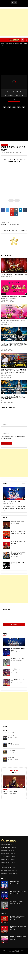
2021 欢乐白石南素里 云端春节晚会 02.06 (18, 542)
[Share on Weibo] (16, 214)
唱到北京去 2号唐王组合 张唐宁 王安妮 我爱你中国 (15, 230)
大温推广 (10, 743)
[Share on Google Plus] (12, 210)
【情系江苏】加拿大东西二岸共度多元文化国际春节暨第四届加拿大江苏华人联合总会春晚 (13, 297)
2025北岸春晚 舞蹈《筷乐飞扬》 (14, 5)
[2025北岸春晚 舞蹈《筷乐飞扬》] (14, 642)
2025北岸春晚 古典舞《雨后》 (18, 659)
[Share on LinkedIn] (20, 210)
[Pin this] (12, 214)
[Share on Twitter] (7, 210)
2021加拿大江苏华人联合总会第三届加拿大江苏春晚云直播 (18, 917)
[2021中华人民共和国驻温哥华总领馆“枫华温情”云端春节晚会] (6, 535)
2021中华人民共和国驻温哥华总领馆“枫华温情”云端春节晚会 (18, 532)
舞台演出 (4, 789)
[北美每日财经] (5, 759)
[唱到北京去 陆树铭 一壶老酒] (6, 525)
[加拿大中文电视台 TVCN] (14, 40)
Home (2, 43)
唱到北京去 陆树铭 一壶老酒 (17, 521)
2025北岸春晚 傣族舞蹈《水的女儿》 (18, 669)
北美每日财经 (11, 757)
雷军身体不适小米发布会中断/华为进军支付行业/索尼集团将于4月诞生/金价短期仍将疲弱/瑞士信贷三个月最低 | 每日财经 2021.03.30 (13, 397)
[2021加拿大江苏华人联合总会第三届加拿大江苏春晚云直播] (4, 919)
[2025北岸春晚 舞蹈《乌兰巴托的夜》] (6, 652)
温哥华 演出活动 (12, 750)
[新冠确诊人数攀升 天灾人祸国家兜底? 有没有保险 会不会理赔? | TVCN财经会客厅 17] (6, 555)
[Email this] (16, 210)
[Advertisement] (14, 22)
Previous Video (5, 222)
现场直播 (5, 730)
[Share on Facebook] (3, 210)
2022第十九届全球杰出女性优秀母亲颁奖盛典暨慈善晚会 (14, 274)
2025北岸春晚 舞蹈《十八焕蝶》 (17, 679)
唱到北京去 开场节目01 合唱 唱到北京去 (10, 224)
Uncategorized (9, 43)
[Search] (26, 40)
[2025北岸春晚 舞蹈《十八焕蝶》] (6, 682)
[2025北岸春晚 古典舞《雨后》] (6, 662)
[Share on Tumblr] (25, 210)
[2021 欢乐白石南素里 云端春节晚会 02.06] (6, 545)
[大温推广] (5, 745)
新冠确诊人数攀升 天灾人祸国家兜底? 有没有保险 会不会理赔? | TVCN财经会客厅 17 (18, 553)
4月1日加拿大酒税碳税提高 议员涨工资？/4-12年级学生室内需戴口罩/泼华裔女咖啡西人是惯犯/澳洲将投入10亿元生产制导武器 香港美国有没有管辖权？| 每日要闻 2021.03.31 (13, 371)
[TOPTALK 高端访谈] (5, 738)
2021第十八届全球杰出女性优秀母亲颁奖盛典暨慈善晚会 (13, 320)
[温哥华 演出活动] (5, 752)
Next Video (24, 228)
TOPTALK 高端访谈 (12, 736)
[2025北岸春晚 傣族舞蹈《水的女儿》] (6, 672)
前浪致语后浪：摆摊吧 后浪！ (18, 562)
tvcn (3, 152)
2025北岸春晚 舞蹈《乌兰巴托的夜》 (18, 649)
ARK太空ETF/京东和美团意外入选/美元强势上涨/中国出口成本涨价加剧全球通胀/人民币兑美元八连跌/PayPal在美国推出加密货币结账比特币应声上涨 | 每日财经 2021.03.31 (14, 345)
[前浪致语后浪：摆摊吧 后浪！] (6, 565)
